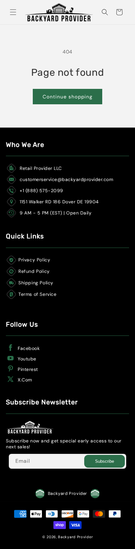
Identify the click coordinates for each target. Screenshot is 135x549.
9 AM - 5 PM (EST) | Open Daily (55, 213)
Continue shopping (67, 96)
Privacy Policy (34, 260)
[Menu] (13, 12)
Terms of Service (37, 294)
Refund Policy (34, 271)
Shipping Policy (35, 283)
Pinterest (28, 369)
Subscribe (104, 461)
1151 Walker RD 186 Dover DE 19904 (59, 202)
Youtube (27, 359)
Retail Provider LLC (41, 168)
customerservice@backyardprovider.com (66, 179)
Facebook (29, 348)
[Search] (105, 12)
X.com (25, 380)
